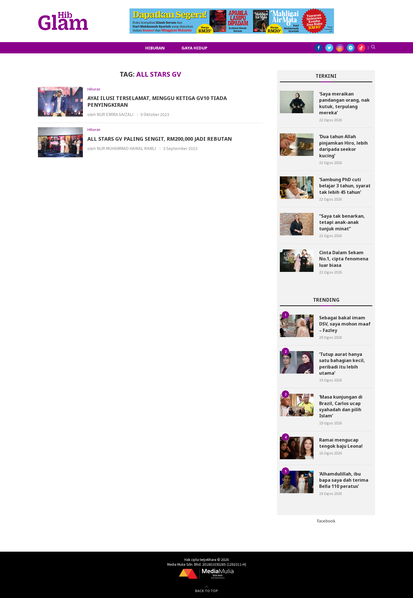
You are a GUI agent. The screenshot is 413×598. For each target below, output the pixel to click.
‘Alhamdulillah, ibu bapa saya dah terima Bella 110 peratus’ (343, 480)
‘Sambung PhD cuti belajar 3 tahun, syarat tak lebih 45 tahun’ (345, 185)
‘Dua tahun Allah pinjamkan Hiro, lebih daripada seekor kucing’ (343, 145)
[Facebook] (319, 48)
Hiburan (155, 48)
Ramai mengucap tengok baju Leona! (341, 443)
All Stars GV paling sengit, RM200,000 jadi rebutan (159, 138)
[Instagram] (340, 48)
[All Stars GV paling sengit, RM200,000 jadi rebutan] (60, 142)
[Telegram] (351, 48)
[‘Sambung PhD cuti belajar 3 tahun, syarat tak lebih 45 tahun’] (297, 187)
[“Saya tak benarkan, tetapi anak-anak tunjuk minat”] (297, 224)
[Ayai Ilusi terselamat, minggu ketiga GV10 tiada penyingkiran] (60, 102)
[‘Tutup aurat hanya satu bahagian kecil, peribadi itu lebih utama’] (297, 362)
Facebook (326, 521)
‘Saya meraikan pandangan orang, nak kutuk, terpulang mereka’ (344, 103)
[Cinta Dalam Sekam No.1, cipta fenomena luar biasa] (297, 260)
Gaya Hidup (194, 48)
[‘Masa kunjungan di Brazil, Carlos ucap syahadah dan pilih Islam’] (297, 405)
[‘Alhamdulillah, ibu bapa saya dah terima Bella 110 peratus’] (297, 482)
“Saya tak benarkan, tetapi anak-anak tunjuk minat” (342, 222)
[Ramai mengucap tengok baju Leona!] (297, 448)
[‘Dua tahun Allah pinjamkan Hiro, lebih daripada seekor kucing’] (297, 144)
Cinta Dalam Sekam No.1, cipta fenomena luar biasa (343, 258)
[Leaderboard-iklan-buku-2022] (232, 11)
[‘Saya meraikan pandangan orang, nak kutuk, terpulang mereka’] (297, 102)
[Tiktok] (361, 48)
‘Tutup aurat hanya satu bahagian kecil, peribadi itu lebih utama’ (342, 363)
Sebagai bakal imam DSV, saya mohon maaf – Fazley (345, 324)
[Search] (373, 48)
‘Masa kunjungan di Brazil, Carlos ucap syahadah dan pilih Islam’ (340, 406)
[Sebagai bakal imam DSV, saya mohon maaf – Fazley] (297, 326)
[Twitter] (329, 48)
